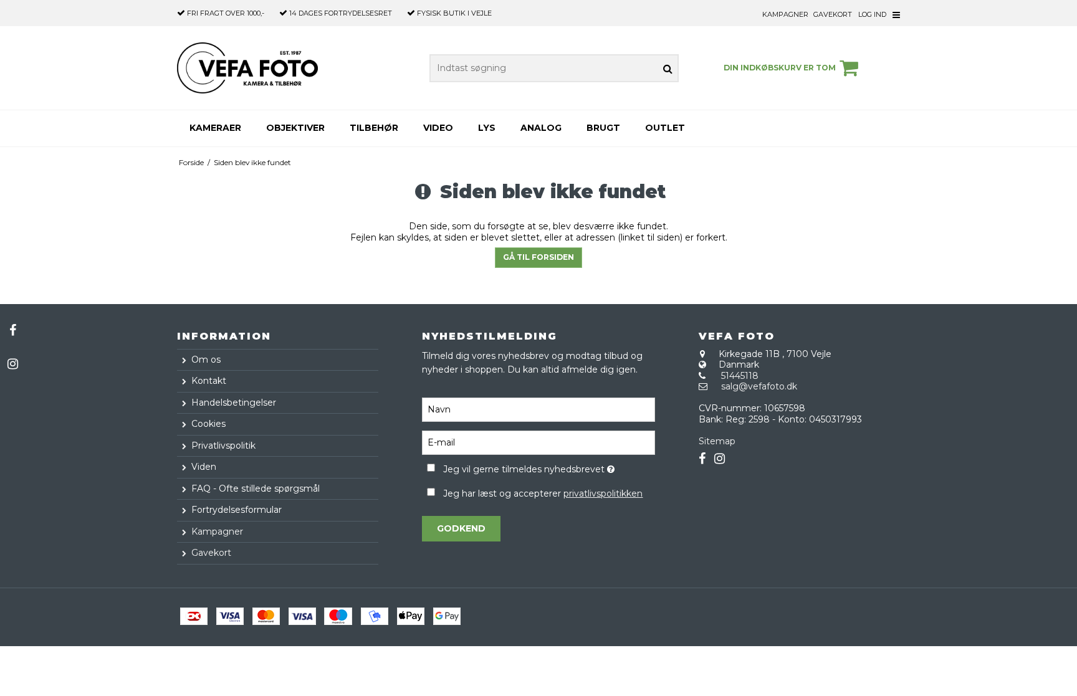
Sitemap (717, 441)
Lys (486, 127)
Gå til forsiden (538, 257)
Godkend (461, 528)
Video (438, 127)
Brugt (603, 127)
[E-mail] (538, 442)
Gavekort (832, 14)
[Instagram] (12, 363)
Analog (541, 127)
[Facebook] (12, 330)
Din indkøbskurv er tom (780, 67)
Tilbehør (374, 127)
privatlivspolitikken (603, 493)
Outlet (665, 127)
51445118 (740, 375)
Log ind (872, 14)
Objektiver (295, 127)
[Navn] (538, 409)
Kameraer (215, 127)
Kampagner (785, 14)
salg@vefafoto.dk (759, 386)
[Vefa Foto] (247, 67)
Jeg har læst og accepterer (543, 493)
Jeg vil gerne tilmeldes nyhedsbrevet (548, 467)
